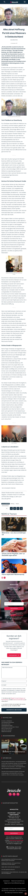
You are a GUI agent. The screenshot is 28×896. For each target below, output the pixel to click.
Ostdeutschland (5, 505)
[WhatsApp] (21, 508)
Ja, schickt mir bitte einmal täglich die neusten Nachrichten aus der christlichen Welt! (13, 704)
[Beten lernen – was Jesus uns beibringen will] (14, 524)
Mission (17, 503)
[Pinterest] (18, 508)
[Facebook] (11, 508)
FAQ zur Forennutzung (6, 728)
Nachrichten (14, 40)
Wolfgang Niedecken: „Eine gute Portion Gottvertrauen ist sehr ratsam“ (10, 863)
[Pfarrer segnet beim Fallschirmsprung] (14, 566)
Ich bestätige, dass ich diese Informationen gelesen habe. (14, 623)
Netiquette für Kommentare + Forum (10, 727)
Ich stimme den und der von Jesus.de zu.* (13, 699)
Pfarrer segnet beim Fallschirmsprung (13, 574)
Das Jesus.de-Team (5, 723)
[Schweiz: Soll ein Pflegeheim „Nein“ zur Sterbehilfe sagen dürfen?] (14, 545)
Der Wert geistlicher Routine (8, 869)
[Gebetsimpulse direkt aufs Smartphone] (14, 746)
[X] (14, 508)
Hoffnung (12, 503)
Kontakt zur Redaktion (6, 720)
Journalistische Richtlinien (7, 722)
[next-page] (5, 578)
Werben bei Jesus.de (6, 731)
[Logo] (12, 790)
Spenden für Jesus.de (6, 730)
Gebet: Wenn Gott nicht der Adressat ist (10, 867)
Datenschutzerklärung (18, 699)
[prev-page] (2, 578)
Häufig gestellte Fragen (6, 725)
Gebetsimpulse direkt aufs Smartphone (14, 752)
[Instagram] (14, 794)
